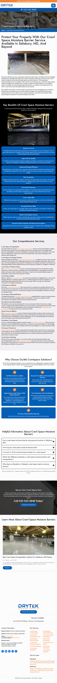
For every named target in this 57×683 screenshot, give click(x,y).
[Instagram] (12, 651)
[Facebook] (2, 651)
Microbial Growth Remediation (48, 635)
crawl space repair (17, 278)
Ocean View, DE (34, 672)
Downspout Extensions (46, 646)
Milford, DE (33, 668)
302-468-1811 (16, 637)
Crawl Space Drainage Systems (35, 635)
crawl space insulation (13, 287)
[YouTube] (6, 651)
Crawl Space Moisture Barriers (35, 643)
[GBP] (9, 651)
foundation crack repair (38, 322)
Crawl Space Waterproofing (34, 639)
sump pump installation (10, 313)
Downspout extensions (8, 330)
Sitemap (40, 678)
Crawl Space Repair (35, 646)
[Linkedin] (16, 651)
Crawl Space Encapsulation (34, 632)
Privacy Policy (35, 678)
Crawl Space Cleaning (46, 650)
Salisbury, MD (34, 661)
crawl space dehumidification (22, 296)
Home (3, 30)
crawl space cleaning (25, 341)
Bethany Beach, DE (46, 670)
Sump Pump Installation (46, 639)
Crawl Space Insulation (33, 649)
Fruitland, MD (40, 662)
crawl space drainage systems (27, 259)
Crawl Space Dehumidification (48, 632)
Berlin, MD (33, 664)
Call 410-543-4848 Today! (28, 501)
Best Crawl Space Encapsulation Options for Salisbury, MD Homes (27, 557)
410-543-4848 (29, 9)
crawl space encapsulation (25, 249)
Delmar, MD (49, 662)
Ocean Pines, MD (44, 661)
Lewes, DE (36, 670)
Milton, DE (41, 668)
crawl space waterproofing (12, 268)
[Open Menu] (53, 5)
